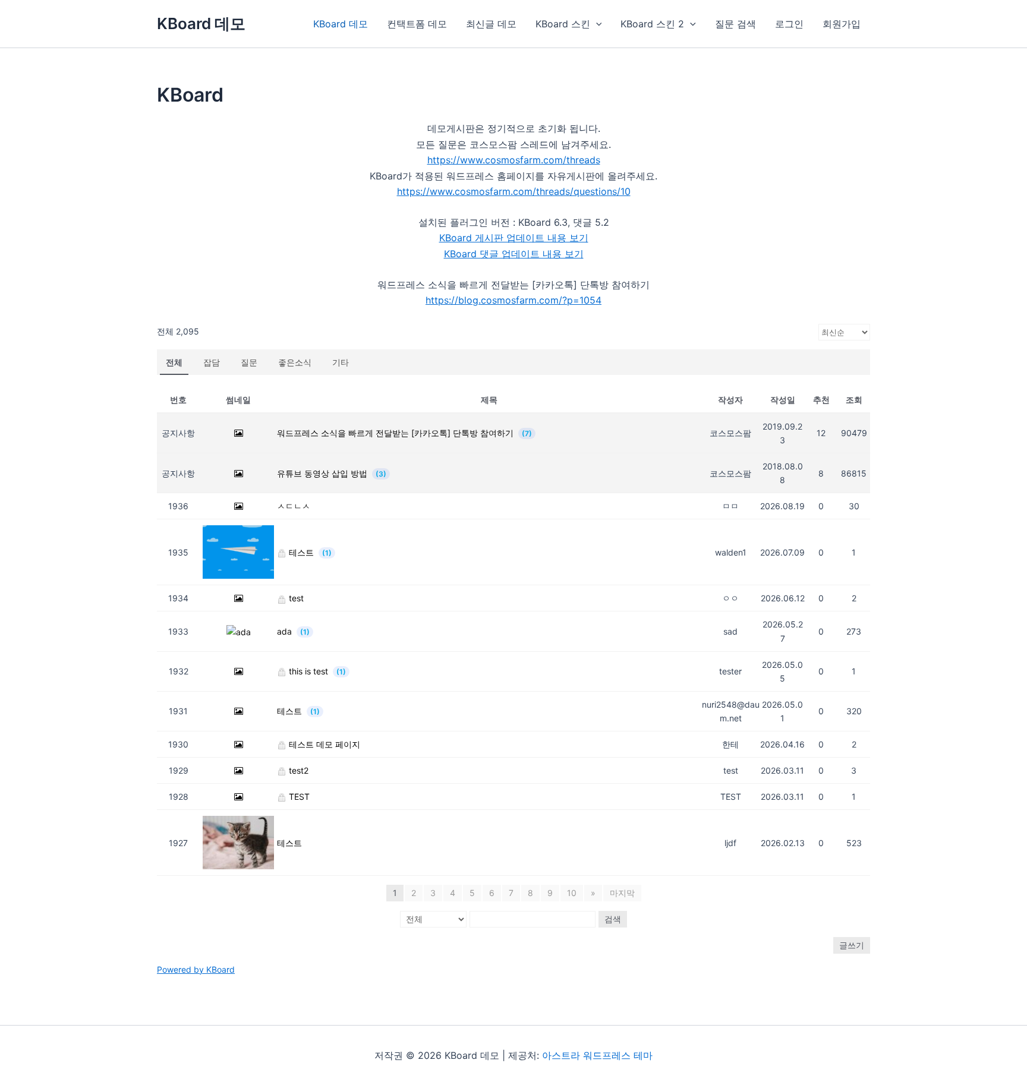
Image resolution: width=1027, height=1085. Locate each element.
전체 (174, 362)
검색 (612, 919)
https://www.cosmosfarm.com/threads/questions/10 (514, 191)
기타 (340, 362)
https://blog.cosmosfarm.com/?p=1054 (513, 300)
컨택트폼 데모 (417, 24)
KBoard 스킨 (562, 24)
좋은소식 (294, 362)
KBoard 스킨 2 (652, 24)
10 (571, 893)
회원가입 (842, 24)
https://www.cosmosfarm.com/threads (513, 160)
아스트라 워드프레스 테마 (597, 1055)
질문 (249, 362)
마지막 (622, 893)
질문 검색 (735, 24)
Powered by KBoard (196, 969)
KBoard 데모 (201, 23)
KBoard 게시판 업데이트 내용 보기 (513, 238)
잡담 (211, 362)
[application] (596, 24)
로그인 (789, 24)
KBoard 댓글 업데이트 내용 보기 (514, 254)
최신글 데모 (491, 24)
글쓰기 (851, 945)
